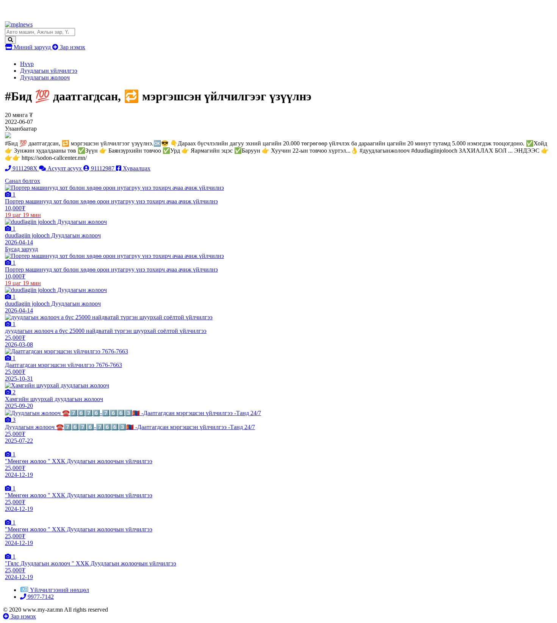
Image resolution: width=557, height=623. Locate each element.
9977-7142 (40, 596)
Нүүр (27, 64)
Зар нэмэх (71, 47)
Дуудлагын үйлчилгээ (48, 70)
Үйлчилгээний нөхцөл (59, 590)
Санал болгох (22, 181)
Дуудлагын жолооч (45, 77)
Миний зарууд (32, 47)
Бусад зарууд (21, 249)
